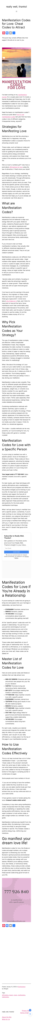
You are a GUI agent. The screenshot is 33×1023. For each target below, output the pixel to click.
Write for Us (6, 1019)
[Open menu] (16, 11)
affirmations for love (16, 167)
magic (15, 995)
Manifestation (21, 986)
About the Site (6, 1017)
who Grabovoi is (11, 301)
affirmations (5, 995)
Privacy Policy (26, 1010)
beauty (11, 995)
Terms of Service (25, 1013)
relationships (5, 997)
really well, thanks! (16, 6)
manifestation (21, 995)
